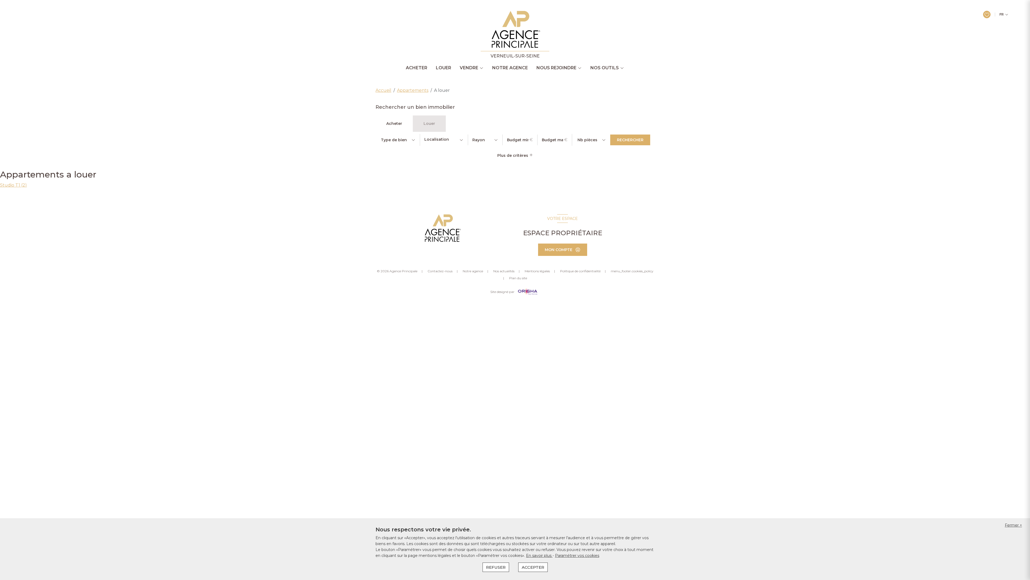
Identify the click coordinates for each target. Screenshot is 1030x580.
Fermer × (1013, 525)
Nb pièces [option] (587, 139)
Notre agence (510, 68)
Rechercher (630, 139)
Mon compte (558, 249)
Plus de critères (513, 155)
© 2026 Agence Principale (397, 271)
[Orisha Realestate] (527, 292)
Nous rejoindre (556, 68)
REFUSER (496, 567)
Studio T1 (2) (13, 185)
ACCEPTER (533, 567)
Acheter (416, 68)
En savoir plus (539, 555)
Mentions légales (537, 271)
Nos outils (604, 68)
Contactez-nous (440, 271)
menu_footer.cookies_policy (632, 271)
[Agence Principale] (442, 228)
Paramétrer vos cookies (577, 555)
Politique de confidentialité (580, 271)
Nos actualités (503, 271)
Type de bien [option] (394, 139)
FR (1001, 14)
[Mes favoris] (987, 14)
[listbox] (397, 140)
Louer (443, 68)
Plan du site (518, 278)
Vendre (469, 68)
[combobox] (444, 140)
